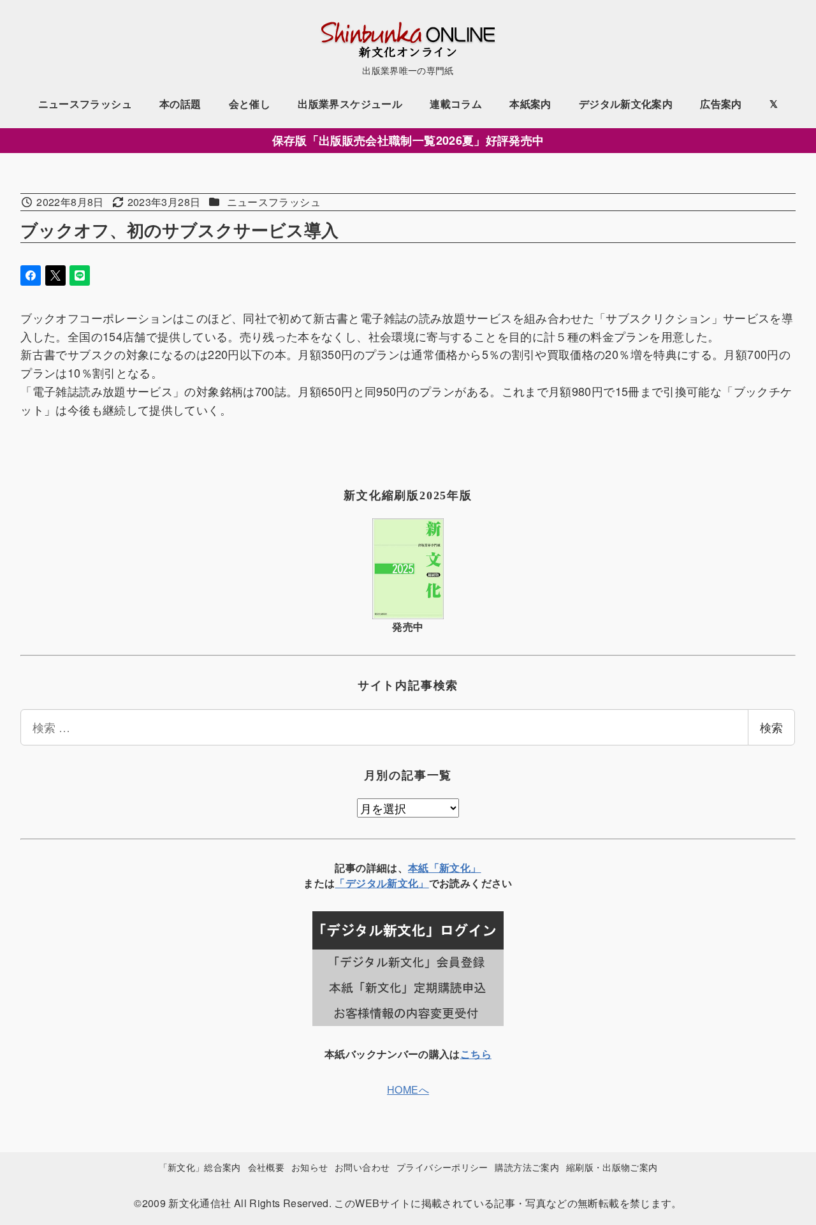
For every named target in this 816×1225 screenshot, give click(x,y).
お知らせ (309, 1166)
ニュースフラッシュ (274, 201)
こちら (476, 1053)
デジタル (366, 883)
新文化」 (407, 883)
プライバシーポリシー (442, 1166)
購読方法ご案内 (527, 1166)
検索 (771, 727)
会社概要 (266, 1166)
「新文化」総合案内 (200, 1166)
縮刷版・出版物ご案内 (612, 1166)
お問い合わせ (362, 1166)
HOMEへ (408, 1089)
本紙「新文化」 (444, 867)
